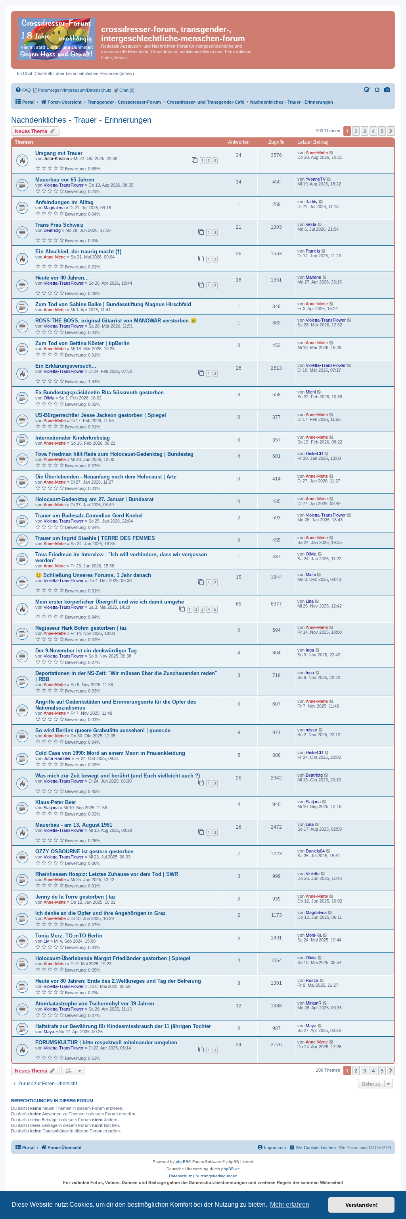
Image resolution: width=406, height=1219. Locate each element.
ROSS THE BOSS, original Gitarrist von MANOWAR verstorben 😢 (116, 321)
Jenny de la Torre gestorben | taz (75, 897)
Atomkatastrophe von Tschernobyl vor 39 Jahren (94, 1004)
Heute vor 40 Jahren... (62, 278)
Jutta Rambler (57, 758)
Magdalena (54, 207)
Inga (310, 650)
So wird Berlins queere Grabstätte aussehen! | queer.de (102, 730)
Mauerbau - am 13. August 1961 (73, 825)
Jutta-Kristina (56, 158)
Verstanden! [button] (361, 1205)
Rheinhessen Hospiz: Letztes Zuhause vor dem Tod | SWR (106, 874)
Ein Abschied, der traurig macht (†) (78, 252)
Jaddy (312, 201)
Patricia (313, 251)
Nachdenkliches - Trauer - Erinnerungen (81, 120)
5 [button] (382, 131)
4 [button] (373, 131)
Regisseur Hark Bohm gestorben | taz (81, 628)
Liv (46, 941)
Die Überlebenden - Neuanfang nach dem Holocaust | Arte (105, 477)
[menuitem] (387, 90)
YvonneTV (316, 179)
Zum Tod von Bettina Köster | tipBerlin (82, 343)
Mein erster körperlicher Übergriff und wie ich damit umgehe (109, 602)
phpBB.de (230, 1169)
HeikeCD (314, 453)
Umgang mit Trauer (58, 153)
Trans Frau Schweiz (59, 225)
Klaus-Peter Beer (55, 802)
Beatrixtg (52, 230)
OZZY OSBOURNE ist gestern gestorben (84, 851)
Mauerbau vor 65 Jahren (64, 180)
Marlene (313, 277)
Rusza (312, 980)
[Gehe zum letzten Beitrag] (331, 152)
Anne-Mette (317, 152)
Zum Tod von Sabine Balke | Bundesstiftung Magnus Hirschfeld (113, 304)
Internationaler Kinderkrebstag (72, 438)
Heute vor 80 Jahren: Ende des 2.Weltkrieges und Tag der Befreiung (118, 981)
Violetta (313, 873)
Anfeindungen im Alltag (64, 202)
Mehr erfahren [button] (289, 1204)
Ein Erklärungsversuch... (65, 366)
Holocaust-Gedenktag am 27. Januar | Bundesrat (94, 499)
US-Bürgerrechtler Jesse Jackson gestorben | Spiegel (100, 415)
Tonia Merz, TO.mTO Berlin (68, 936)
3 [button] (364, 131)
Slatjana (51, 807)
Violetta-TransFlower (64, 185)
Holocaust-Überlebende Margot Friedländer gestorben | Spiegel (112, 958)
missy (311, 729)
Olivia (49, 397)
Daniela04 (315, 851)
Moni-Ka (314, 935)
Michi (311, 392)
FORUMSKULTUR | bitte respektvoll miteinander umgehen (106, 1042)
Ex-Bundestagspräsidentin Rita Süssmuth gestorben (99, 392)
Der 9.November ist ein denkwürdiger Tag (86, 651)
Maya (49, 1031)
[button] (391, 131)
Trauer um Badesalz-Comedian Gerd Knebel (89, 516)
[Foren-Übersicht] (57, 37)
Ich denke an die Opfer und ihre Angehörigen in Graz (100, 913)
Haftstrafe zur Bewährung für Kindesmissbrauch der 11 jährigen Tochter (123, 1026)
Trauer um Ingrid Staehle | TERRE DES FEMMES (95, 538)
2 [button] (355, 131)
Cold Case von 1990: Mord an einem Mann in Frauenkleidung (110, 753)
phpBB (182, 1161)
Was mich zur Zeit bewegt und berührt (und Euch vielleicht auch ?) (117, 776)
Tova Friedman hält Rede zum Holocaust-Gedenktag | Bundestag (114, 454)
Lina (310, 601)
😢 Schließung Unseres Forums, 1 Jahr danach (93, 575)
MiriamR (314, 1003)
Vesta (311, 224)
